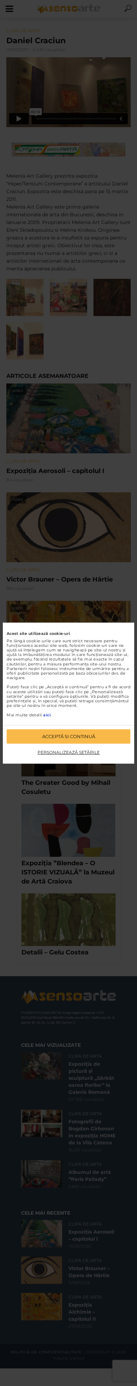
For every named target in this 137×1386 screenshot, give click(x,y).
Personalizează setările (69, 752)
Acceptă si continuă (68, 736)
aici (47, 714)
